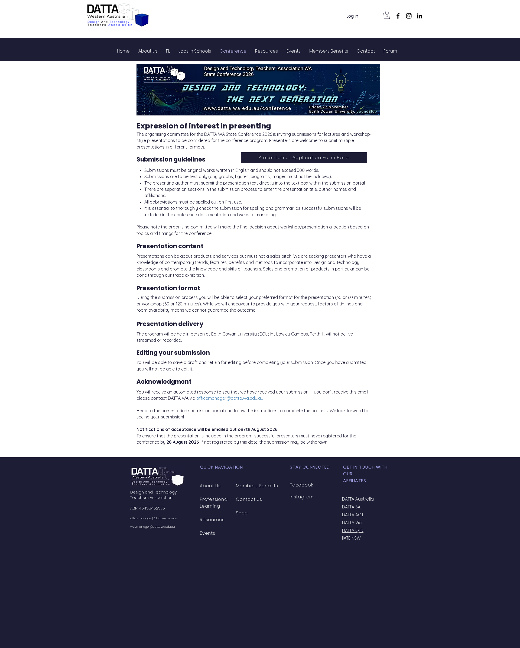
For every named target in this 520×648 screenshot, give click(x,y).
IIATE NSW (351, 538)
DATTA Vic (352, 523)
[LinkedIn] (419, 16)
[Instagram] (408, 16)
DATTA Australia (358, 499)
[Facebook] (398, 16)
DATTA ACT (352, 515)
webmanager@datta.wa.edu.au (152, 526)
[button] (387, 15)
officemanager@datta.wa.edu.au (229, 398)
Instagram (302, 497)
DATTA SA (351, 507)
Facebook (301, 485)
